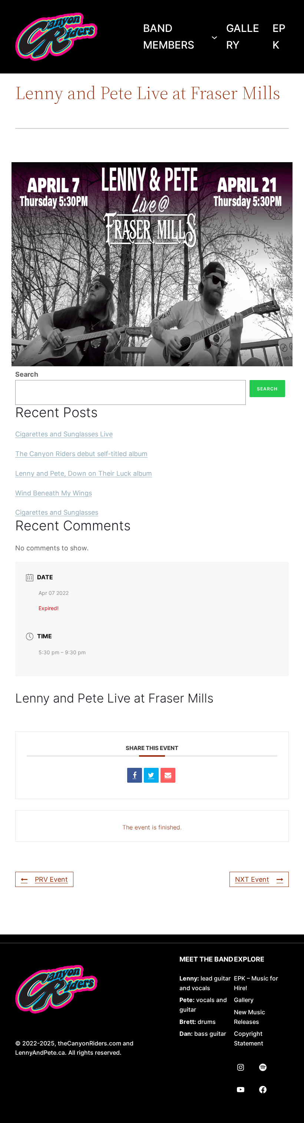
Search (26, 374)
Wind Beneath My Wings (53, 493)
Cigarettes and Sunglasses (56, 512)
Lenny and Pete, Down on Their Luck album (83, 473)
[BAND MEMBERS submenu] (214, 37)
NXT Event (252, 879)
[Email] (168, 775)
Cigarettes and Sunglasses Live (64, 434)
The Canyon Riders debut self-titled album (81, 454)
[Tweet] (151, 775)
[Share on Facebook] (134, 775)
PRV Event (51, 879)
